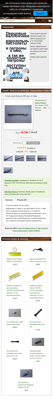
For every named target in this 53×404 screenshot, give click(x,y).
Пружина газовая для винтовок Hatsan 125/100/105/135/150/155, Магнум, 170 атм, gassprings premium (15, 290)
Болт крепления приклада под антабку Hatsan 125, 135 (14, 353)
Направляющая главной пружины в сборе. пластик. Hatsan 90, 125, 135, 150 (38, 354)
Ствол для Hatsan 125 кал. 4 (27, 228)
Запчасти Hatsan (36, 90)
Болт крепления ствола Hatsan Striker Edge (15, 323)
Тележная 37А (40, 38)
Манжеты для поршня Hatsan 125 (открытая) (14, 260)
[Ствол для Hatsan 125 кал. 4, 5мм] (18, 127)
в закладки (19, 151)
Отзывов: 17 (31, 148)
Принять (40, 13)
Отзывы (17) (22, 200)
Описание (9, 200)
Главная (5, 90)
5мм (39, 228)
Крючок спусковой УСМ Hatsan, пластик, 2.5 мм (38, 260)
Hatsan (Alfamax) (34, 231)
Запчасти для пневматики (19, 90)
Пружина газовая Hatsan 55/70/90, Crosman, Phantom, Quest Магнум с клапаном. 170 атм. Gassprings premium (37, 292)
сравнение (33, 151)
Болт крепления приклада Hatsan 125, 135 (37, 324)
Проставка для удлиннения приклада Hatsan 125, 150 (26, 385)
